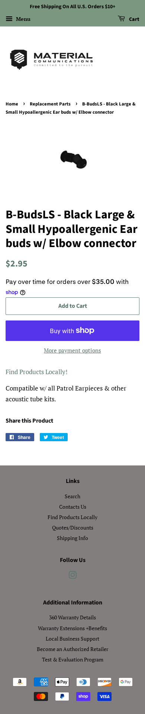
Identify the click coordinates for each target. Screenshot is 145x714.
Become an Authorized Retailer (72, 649)
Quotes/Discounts (72, 527)
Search (72, 496)
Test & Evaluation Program (72, 659)
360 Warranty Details (72, 617)
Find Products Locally (72, 517)
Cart (133, 19)
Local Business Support (72, 638)
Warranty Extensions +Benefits (72, 628)
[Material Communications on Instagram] (72, 576)
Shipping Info (72, 537)
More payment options (72, 350)
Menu (22, 18)
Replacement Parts (50, 104)
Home (12, 104)
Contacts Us (72, 506)
